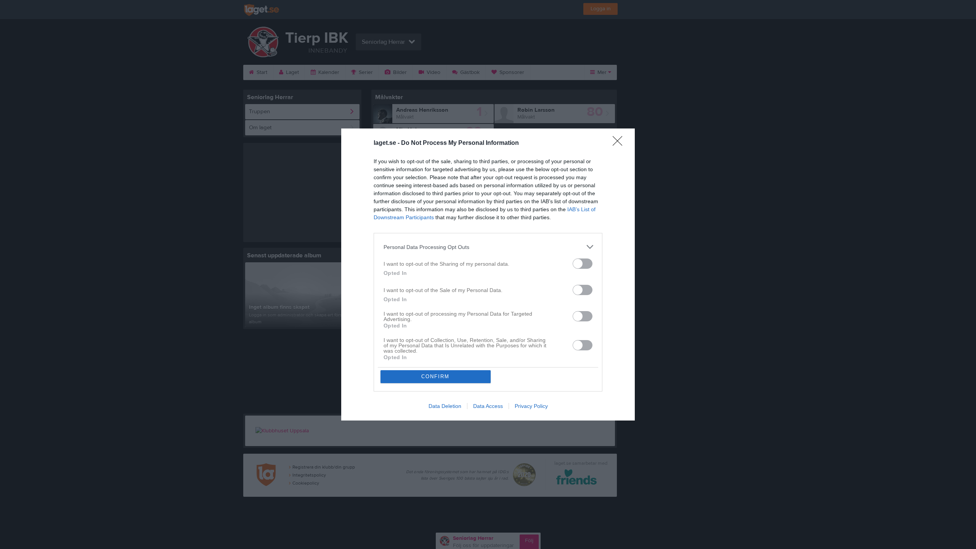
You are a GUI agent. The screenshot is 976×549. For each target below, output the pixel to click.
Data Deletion (445, 406)
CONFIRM (435, 376)
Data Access (488, 406)
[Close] (620, 143)
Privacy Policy (531, 406)
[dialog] (488, 274)
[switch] (582, 263)
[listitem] (488, 247)
